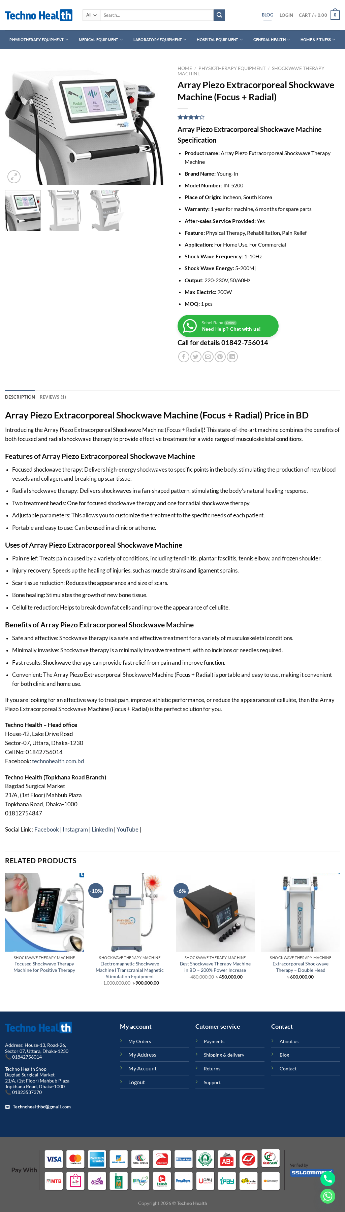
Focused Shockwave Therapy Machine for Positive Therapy (44, 967)
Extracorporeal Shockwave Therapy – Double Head (300, 967)
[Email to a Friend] (208, 356)
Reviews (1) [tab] (53, 397)
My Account (142, 1068)
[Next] (156, 123)
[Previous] (17, 123)
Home (185, 68)
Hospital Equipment (217, 39)
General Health (269, 39)
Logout (136, 1082)
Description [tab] (20, 397)
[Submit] (219, 15)
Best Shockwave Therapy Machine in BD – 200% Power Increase (215, 967)
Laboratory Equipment (157, 39)
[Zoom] (14, 176)
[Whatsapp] (327, 1196)
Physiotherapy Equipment (36, 39)
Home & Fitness (316, 39)
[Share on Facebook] (183, 356)
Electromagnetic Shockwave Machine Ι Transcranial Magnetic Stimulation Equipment (130, 970)
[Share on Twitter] (195, 356)
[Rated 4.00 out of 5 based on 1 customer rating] (259, 117)
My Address (142, 1054)
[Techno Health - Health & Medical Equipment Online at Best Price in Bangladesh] (38, 15)
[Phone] (327, 1178)
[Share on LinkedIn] (232, 356)
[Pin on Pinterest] (220, 356)
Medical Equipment (99, 39)
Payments (214, 1041)
